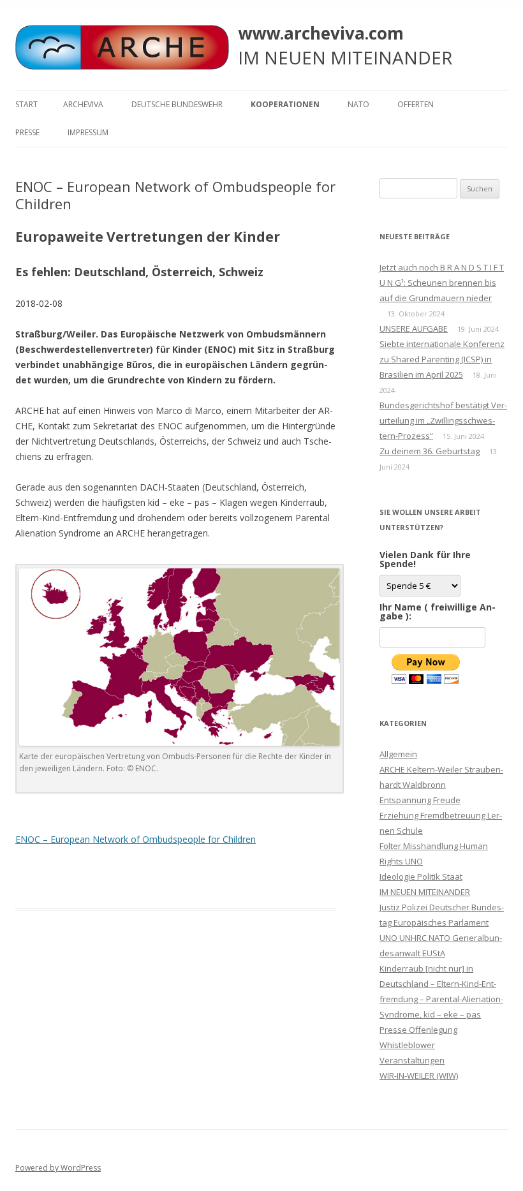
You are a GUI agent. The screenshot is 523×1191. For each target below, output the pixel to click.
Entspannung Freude (419, 800)
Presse (27, 132)
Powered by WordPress (58, 1167)
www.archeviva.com (321, 33)
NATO (358, 104)
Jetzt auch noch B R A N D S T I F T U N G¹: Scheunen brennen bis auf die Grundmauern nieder (441, 283)
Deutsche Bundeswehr (177, 104)
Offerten (415, 104)
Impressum (88, 132)
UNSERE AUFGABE (413, 328)
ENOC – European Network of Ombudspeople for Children (135, 839)
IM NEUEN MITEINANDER (424, 892)
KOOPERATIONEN (285, 104)
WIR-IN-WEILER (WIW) (418, 1075)
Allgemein (398, 754)
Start (26, 104)
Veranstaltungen (412, 1060)
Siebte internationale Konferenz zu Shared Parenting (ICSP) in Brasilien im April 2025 (442, 359)
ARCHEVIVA (83, 104)
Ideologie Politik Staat (420, 876)
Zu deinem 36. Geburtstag (429, 451)
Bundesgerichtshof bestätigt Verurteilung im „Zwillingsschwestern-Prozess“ (443, 420)
